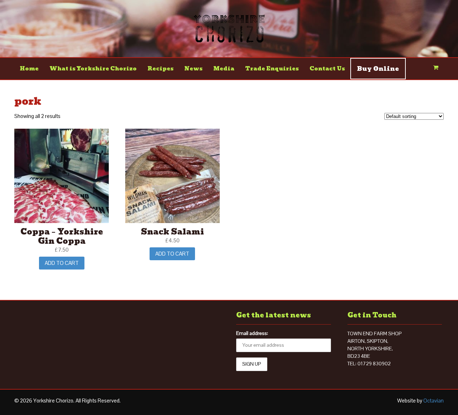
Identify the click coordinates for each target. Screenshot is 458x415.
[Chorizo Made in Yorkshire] (229, 38)
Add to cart (62, 263)
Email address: (252, 333)
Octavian (433, 400)
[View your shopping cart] (436, 68)
